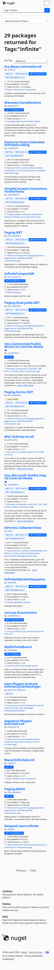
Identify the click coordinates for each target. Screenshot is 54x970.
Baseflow (12, 689)
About (24, 952)
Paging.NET (13, 232)
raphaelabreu (14, 194)
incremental (9, 170)
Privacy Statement (33, 955)
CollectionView (35, 550)
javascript (8, 847)
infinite (16, 89)
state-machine (21, 121)
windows (30, 739)
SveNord (11, 69)
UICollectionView (32, 553)
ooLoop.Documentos (20, 612)
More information (26, 385)
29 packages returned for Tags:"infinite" (22, 42)
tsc (43, 844)
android (7, 708)
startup (7, 217)
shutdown (15, 217)
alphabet (17, 602)
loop (39, 217)
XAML (21, 371)
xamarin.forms (32, 741)
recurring (25, 217)
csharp (19, 847)
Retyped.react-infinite (21, 825)
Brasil (41, 631)
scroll (22, 89)
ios (5, 744)
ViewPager (28, 708)
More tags (13, 173)
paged (7, 258)
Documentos (32, 631)
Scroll (21, 553)
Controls (14, 371)
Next (33, 870)
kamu (10, 531)
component (30, 89)
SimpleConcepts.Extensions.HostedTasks (26, 190)
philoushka (13, 439)
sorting (7, 260)
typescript (35, 844)
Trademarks (8, 958)
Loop (23, 631)
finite (30, 121)
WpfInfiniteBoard (18, 646)
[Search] (47, 10)
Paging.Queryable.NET (22, 302)
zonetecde (12, 650)
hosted (35, 214)
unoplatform (13, 353)
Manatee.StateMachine (22, 102)
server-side (15, 258)
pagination (39, 255)
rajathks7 (12, 763)
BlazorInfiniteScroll (19, 759)
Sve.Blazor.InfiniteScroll (22, 66)
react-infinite (24, 844)
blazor (9, 89)
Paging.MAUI (14, 788)
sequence (26, 602)
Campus (17, 292)
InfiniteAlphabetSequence (24, 579)
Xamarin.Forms (14, 167)
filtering (24, 258)
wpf (8, 665)
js (46, 844)
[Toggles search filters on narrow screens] (47, 21)
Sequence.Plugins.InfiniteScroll (18, 722)
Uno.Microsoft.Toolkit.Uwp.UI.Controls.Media (25, 476)
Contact (7, 891)
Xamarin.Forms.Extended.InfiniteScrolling (24, 143)
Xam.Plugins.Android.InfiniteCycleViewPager (22, 685)
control (17, 665)
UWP (6, 173)
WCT (35, 368)
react (9, 844)
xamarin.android (36, 705)
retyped (11, 829)
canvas (34, 665)
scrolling (25, 170)
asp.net (10, 452)
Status (6, 904)
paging (30, 255)
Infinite (10, 292)
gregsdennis (13, 105)
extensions (26, 214)
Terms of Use (35, 952)
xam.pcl (21, 739)
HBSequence (13, 727)
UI (26, 371)
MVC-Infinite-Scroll (19, 436)
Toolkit (30, 368)
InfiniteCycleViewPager (14, 710)
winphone (8, 741)
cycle (21, 708)
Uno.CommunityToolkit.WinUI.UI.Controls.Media (23, 345)
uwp (16, 741)
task (40, 214)
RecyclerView (10, 556)
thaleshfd (12, 582)
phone (37, 739)
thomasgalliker (14, 235)
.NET (40, 368)
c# (12, 665)
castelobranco (14, 615)
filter (31, 258)
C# (27, 705)
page (29, 452)
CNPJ (6, 634)
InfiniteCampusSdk (19, 273)
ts (41, 844)
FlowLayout (22, 556)
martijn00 (20, 689)
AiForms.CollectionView (22, 527)
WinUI (7, 371)
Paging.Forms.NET (18, 392)
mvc (16, 452)
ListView (25, 167)
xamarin (10, 705)
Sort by (8, 60)
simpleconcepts (14, 214)
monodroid (20, 705)
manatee (11, 121)
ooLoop (10, 631)
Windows (41, 170)
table (24, 452)
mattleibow (13, 148)
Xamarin (33, 170)
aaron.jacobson (14, 277)
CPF (11, 634)
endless (39, 167)
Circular (14, 553)
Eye (28, 371)
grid (20, 452)
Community (21, 368)
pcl (16, 739)
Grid (45, 550)
